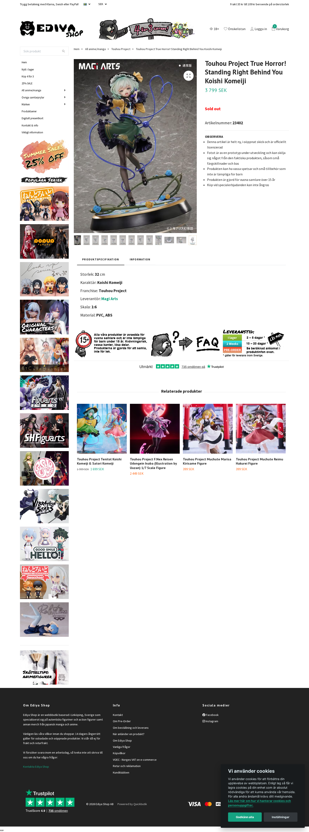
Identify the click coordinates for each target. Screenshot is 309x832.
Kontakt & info (30, 125)
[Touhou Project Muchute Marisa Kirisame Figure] (208, 429)
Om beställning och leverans (131, 728)
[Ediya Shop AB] (51, 29)
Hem (24, 62)
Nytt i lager (28, 69)
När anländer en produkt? (128, 734)
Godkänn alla (245, 817)
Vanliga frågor (121, 747)
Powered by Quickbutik (132, 804)
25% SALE (27, 83)
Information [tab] (140, 259)
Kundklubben (121, 772)
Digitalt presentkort (32, 118)
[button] (283, 435)
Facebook (212, 715)
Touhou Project (120, 49)
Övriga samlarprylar (33, 97)
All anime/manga (31, 90)
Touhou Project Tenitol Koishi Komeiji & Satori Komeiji (99, 461)
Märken (26, 104)
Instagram (211, 721)
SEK (101, 4)
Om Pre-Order (122, 721)
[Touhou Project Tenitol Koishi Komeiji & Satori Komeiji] (102, 429)
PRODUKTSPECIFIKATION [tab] (100, 259)
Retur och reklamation (127, 766)
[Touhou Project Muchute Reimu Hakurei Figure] (261, 429)
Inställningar (280, 817)
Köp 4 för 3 (28, 76)
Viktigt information (32, 132)
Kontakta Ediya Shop (36, 766)
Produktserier (29, 111)
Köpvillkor (119, 753)
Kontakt (118, 715)
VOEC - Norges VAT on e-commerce (135, 760)
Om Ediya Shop (122, 740)
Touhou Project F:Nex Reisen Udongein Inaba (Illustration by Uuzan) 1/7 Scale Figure (153, 463)
